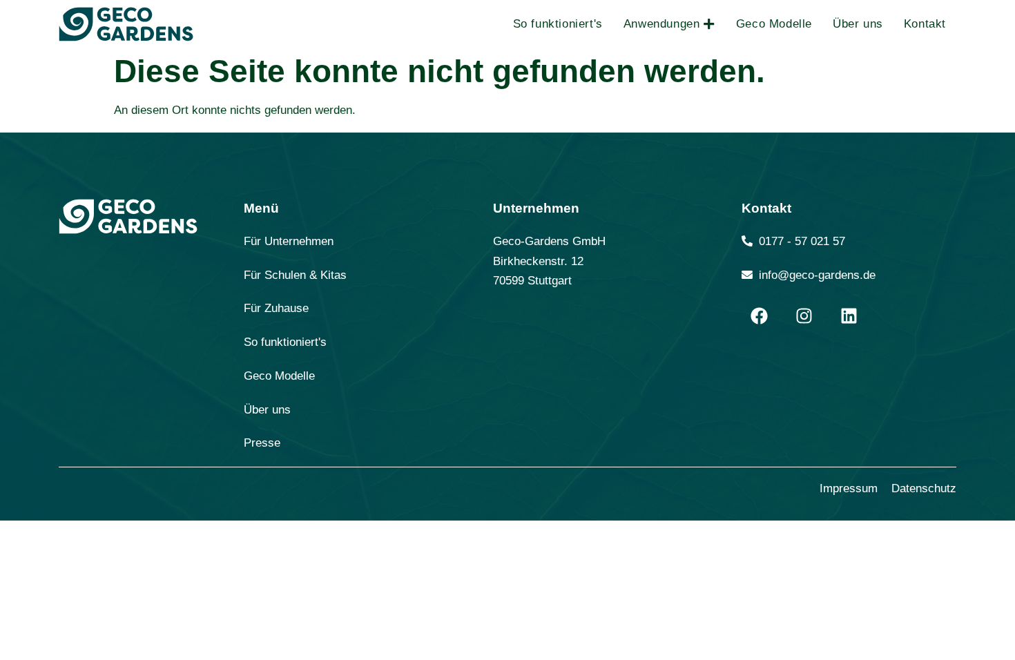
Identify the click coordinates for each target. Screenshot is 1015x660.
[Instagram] (803, 315)
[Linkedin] (848, 315)
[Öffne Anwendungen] (709, 24)
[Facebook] (759, 315)
